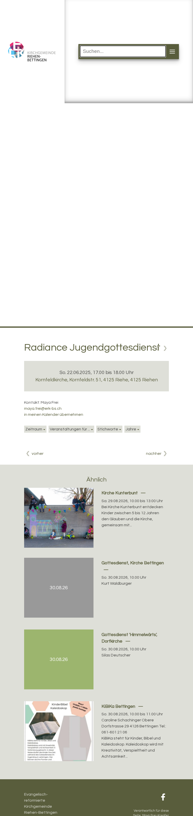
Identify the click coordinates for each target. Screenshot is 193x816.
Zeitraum (33, 429)
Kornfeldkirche (96, 379)
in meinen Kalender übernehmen (53, 415)
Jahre (131, 429)
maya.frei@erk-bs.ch (43, 408)
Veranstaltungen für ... (70, 429)
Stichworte (108, 429)
